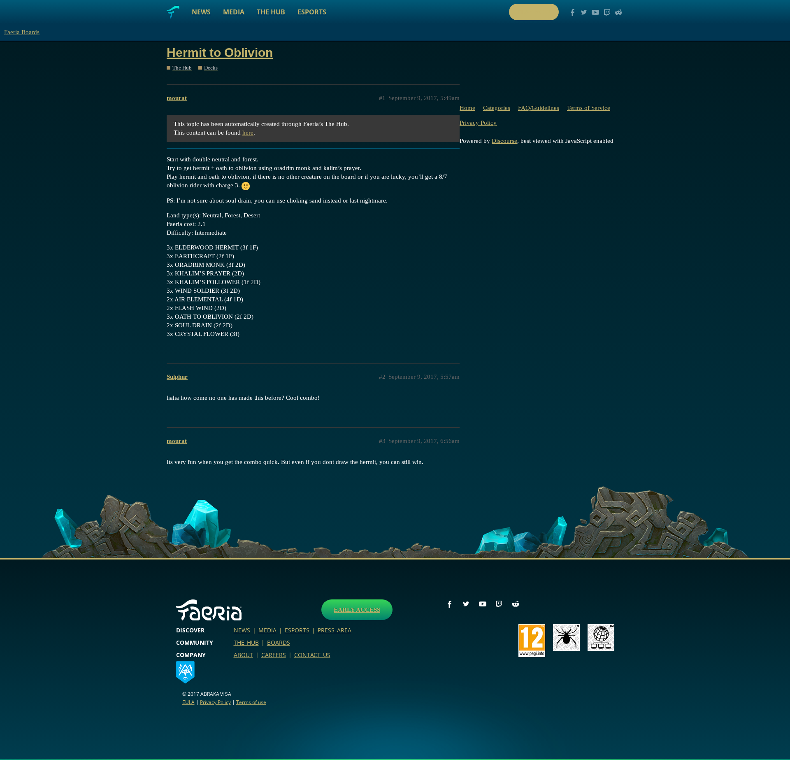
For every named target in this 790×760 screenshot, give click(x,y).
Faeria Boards (22, 32)
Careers (273, 655)
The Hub (271, 11)
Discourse (504, 141)
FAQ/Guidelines (538, 108)
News (201, 11)
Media (233, 11)
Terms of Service (588, 108)
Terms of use (251, 702)
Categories (496, 108)
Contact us (312, 655)
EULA (188, 702)
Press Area (334, 630)
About (243, 655)
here (247, 132)
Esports (311, 11)
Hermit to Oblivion (220, 52)
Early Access (357, 609)
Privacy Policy (478, 122)
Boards (278, 642)
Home (467, 108)
